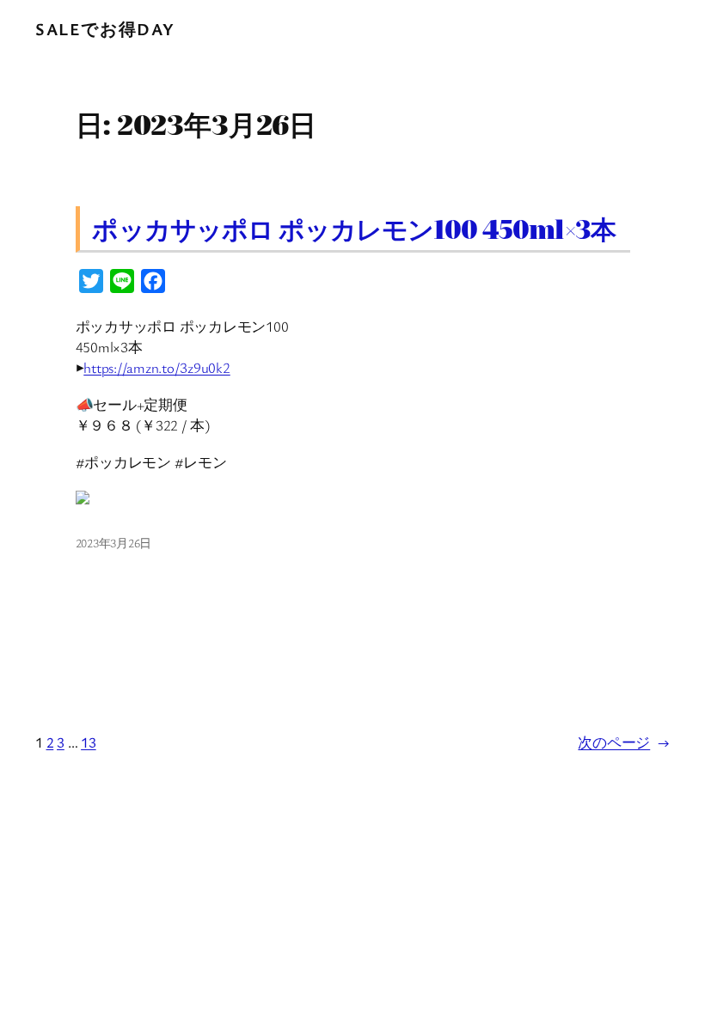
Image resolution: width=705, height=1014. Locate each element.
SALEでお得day (105, 28)
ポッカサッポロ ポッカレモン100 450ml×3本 (354, 228)
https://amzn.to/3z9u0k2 (156, 367)
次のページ (624, 742)
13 (88, 742)
